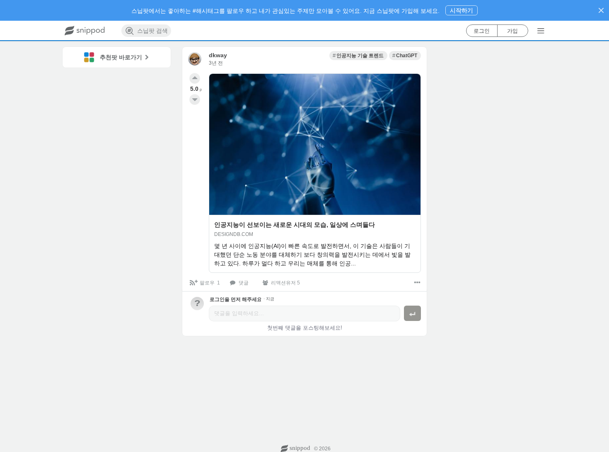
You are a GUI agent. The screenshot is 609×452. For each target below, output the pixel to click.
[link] (358, 55)
